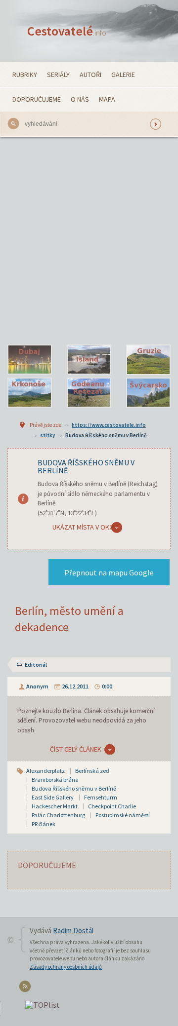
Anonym (37, 686)
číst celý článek (75, 749)
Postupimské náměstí (122, 815)
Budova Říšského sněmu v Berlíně (106, 435)
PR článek (43, 824)
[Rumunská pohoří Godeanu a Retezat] (89, 393)
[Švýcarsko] (148, 393)
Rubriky (24, 74)
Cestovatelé (66, 31)
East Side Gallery (53, 797)
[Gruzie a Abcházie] (148, 360)
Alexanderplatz (45, 770)
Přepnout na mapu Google (109, 572)
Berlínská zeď (92, 770)
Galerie (123, 74)
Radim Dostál (73, 930)
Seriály (58, 74)
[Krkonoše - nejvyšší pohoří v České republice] (29, 393)
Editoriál (36, 664)
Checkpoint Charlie (112, 806)
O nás (80, 99)
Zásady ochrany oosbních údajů (66, 966)
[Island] (89, 360)
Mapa (107, 99)
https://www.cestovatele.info (109, 424)
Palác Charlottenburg (58, 815)
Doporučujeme (36, 99)
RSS (26, 988)
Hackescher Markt (55, 806)
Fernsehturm (100, 797)
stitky (47, 435)
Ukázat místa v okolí (85, 527)
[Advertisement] (89, 241)
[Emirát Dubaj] (29, 360)
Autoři (90, 74)
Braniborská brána (55, 779)
